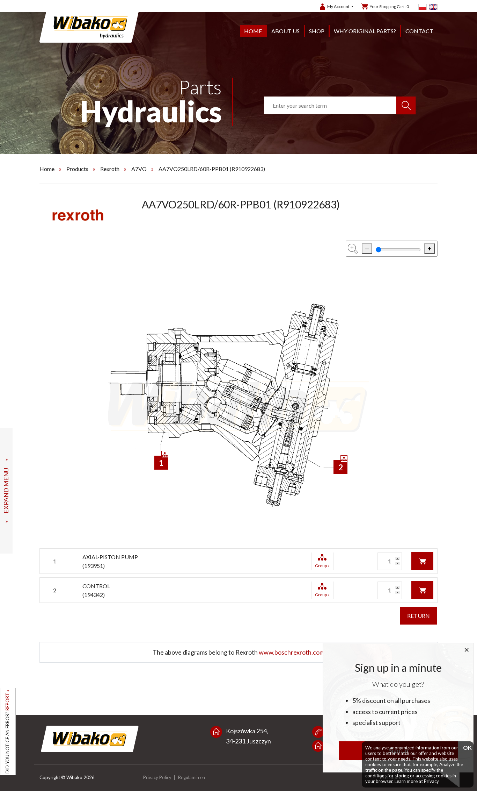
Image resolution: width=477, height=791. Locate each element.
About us (285, 31)
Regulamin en (191, 777)
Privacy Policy (157, 777)
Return (418, 615)
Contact (419, 31)
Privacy (431, 781)
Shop (316, 31)
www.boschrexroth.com (291, 652)
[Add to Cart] (422, 560)
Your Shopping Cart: (389, 6)
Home (253, 31)
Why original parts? (365, 31)
